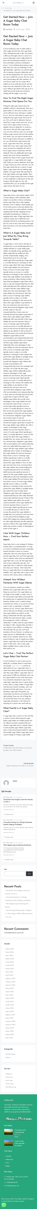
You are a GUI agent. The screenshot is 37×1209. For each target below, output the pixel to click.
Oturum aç (9, 1077)
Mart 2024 (9, 955)
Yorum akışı (9, 1084)
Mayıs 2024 (10, 949)
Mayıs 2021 (10, 1018)
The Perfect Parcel (20, 1130)
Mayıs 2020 (10, 1028)
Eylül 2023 (9, 975)
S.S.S (7, 1163)
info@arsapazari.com (12, 1186)
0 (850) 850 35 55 (11, 1182)
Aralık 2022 (10, 1005)
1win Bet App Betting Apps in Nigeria (18, 910)
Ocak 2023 (9, 1001)
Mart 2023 (9, 995)
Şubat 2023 (10, 998)
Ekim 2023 (9, 972)
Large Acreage (19, 1141)
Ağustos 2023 (10, 978)
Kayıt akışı (9, 1080)
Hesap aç (9, 1074)
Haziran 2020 (10, 1025)
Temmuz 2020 (10, 1021)
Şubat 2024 (10, 959)
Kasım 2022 (10, 1008)
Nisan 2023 (10, 992)
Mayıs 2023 (10, 988)
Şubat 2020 (10, 1034)
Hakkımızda (9, 1159)
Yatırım (8, 1057)
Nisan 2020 (10, 1031)
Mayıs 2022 (10, 1011)
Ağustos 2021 (10, 1015)
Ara (5, 869)
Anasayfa (8, 1156)
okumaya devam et (8, 809)
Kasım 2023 (10, 969)
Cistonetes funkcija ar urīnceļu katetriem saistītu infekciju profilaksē (17, 823)
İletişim (8, 1166)
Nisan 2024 (10, 952)
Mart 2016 (9, 1038)
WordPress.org (11, 1087)
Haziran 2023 (10, 985)
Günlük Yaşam (8, 8)
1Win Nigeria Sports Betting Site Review (17, 845)
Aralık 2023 (10, 965)
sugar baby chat (17, 666)
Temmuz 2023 (10, 982)
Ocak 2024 (10, 962)
